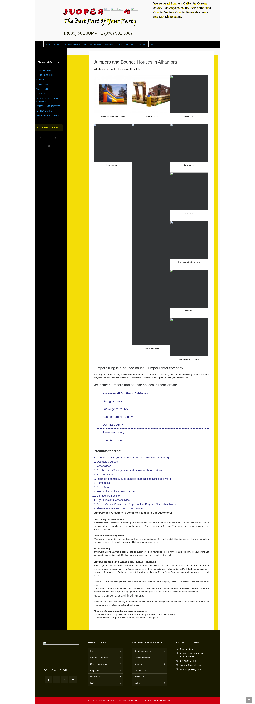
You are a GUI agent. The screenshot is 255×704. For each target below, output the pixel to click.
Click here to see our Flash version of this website (117, 69)
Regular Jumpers (45, 70)
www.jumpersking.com (190, 669)
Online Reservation (99, 664)
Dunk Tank (187, 569)
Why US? (94, 670)
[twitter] (48, 137)
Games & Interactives (48, 106)
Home (93, 651)
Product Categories (99, 657)
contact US (95, 677)
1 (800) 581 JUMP (80, 33)
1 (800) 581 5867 (117, 33)
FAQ (92, 683)
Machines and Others (48, 116)
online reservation (190, 591)
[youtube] (48, 146)
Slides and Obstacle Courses (47, 100)
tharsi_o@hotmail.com (190, 665)
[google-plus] (56, 137)
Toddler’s (41, 94)
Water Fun (42, 89)
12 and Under (43, 84)
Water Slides (135, 565)
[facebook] (40, 137)
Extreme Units (44, 111)
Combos (40, 80)
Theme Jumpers (44, 75)
